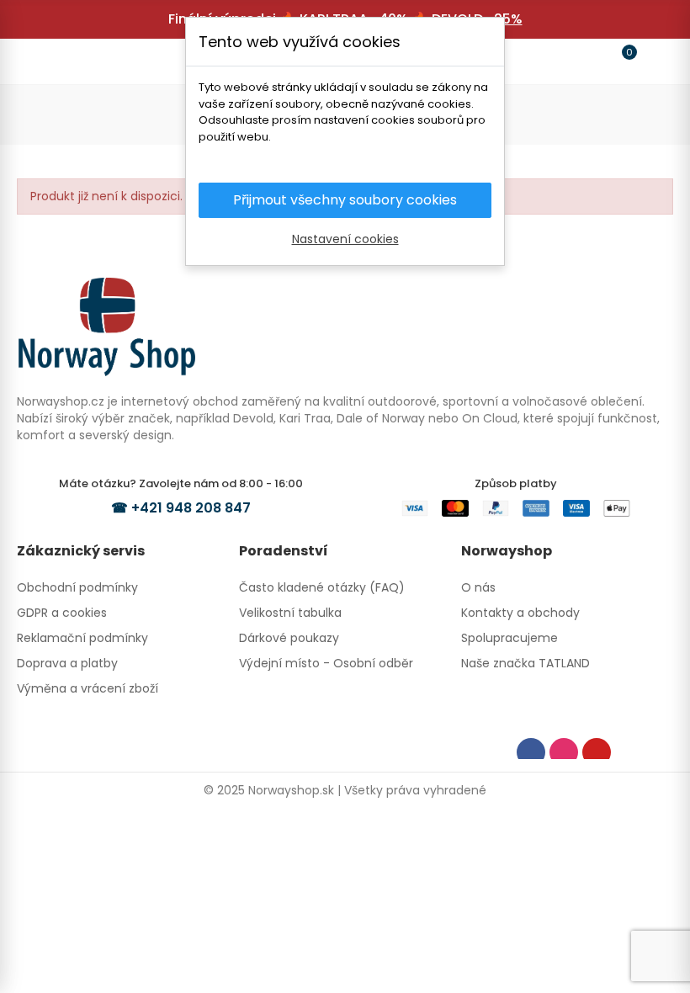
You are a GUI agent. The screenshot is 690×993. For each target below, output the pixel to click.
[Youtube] (596, 752)
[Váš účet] (653, 61)
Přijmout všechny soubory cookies (345, 200)
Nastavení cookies (345, 239)
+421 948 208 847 (191, 508)
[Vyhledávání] (69, 60)
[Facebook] (531, 752)
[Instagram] (563, 752)
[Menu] (37, 61)
